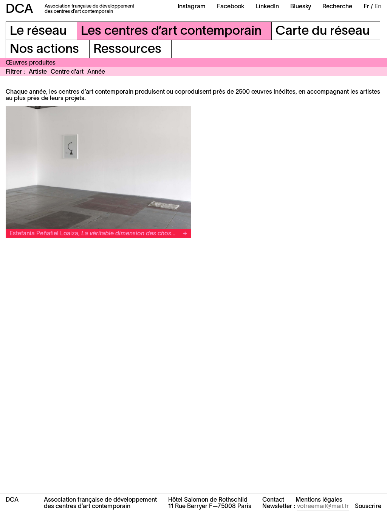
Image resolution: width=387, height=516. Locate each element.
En (378, 6)
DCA (19, 9)
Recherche (337, 6)
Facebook (230, 6)
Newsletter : (278, 506)
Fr (366, 6)
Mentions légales (319, 500)
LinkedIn (267, 6)
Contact (273, 500)
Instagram (192, 6)
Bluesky (300, 6)
